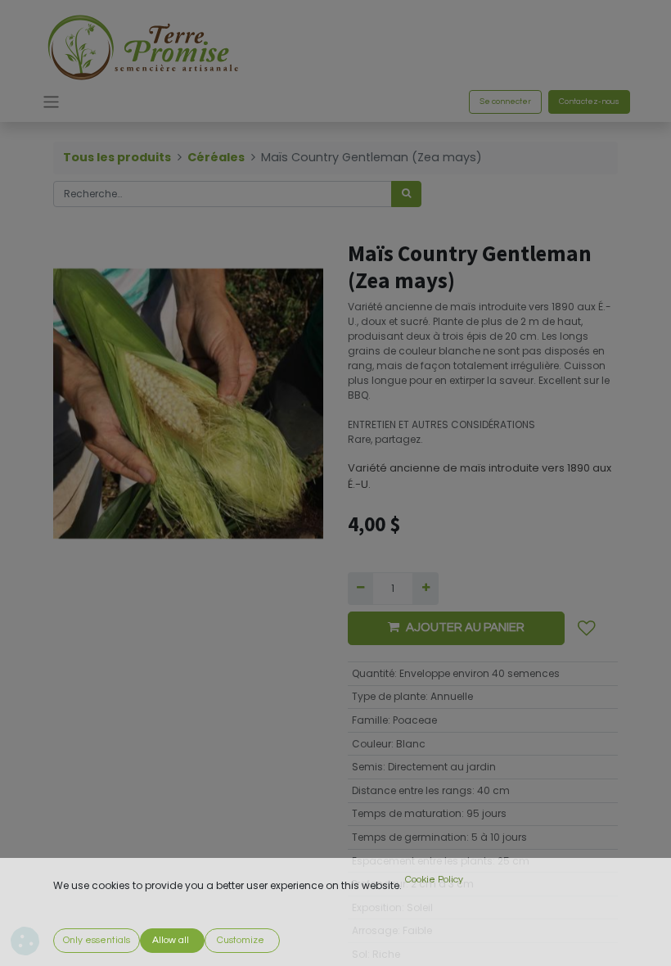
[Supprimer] (360, 588)
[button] (586, 629)
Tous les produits (117, 157)
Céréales (216, 157)
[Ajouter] (425, 588)
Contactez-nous (589, 101)
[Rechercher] (406, 194)
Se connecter (505, 101)
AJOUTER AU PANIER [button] (465, 627)
